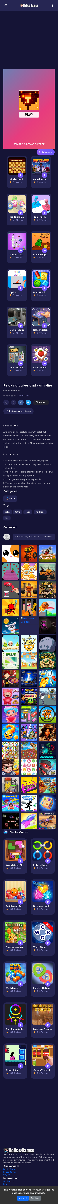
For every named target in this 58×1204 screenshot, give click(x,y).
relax (7, 512)
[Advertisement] (29, 39)
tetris (17, 512)
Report (43, 402)
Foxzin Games (9, 1169)
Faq (5, 1184)
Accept (23, 1198)
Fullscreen (47, 152)
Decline (35, 1198)
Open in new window (21, 411)
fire (6, 518)
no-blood (40, 512)
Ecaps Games (9, 1172)
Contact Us (8, 1181)
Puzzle (12, 498)
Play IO (6, 1174)
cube (27, 512)
